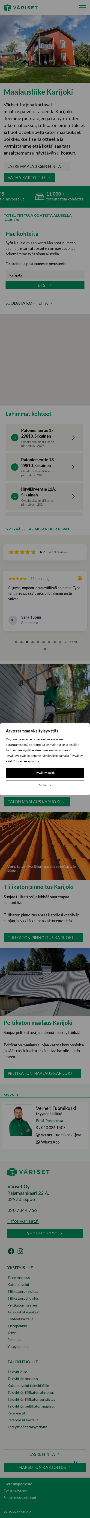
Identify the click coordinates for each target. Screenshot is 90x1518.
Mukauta (45, 785)
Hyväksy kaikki (45, 772)
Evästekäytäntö (27, 761)
